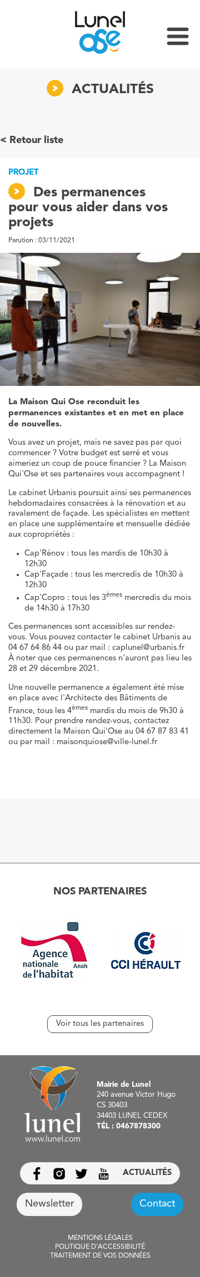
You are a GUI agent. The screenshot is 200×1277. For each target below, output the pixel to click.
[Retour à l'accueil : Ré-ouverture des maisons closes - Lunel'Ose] (100, 34)
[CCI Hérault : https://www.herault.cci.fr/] (146, 952)
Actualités (147, 1173)
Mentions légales (100, 1238)
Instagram (59, 1173)
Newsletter (49, 1204)
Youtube (103, 1173)
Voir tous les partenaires (100, 1024)
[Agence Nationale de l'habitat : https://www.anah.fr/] (54, 952)
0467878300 (138, 1126)
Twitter (81, 1173)
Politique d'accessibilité (100, 1247)
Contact (157, 1204)
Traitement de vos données (100, 1256)
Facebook (36, 1173)
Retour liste (36, 140)
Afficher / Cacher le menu (178, 36)
